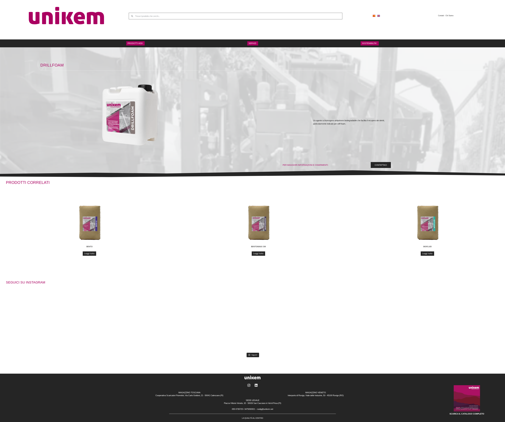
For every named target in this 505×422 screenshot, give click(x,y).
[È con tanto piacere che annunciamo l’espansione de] (328, 337)
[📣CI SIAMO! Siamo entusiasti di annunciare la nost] (176, 337)
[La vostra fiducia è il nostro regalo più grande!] (278, 337)
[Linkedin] (256, 385)
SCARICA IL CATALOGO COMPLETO (467, 414)
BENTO (89, 246)
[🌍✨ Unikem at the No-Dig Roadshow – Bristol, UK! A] (176, 307)
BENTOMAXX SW (258, 246)
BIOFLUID (427, 246)
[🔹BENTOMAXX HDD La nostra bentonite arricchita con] (278, 307)
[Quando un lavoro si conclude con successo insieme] (125, 307)
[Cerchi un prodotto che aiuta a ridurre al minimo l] (227, 337)
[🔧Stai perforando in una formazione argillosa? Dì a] (379, 337)
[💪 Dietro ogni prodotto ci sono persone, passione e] (379, 307)
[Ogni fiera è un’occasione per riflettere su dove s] (328, 307)
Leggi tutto (89, 253)
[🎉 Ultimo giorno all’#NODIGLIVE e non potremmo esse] (125, 337)
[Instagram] (249, 385)
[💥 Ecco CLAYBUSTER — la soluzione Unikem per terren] (227, 307)
